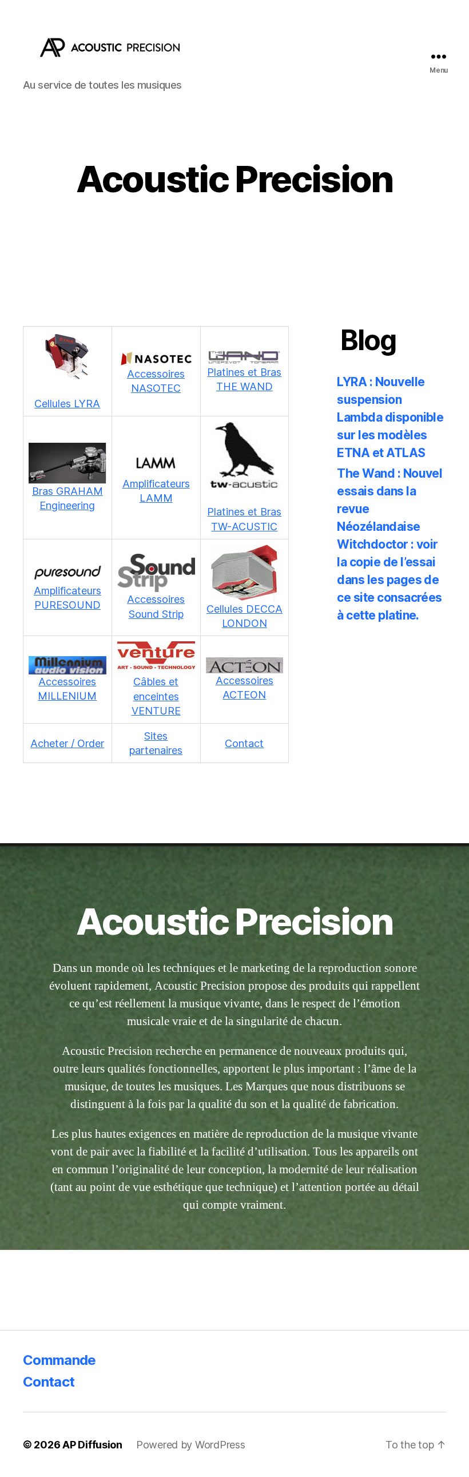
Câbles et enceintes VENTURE (156, 696)
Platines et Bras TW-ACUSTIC (244, 519)
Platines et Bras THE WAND (244, 379)
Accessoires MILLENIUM (67, 689)
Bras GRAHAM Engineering (67, 498)
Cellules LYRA (67, 404)
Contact (244, 743)
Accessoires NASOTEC (156, 381)
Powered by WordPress (190, 1445)
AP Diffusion (92, 1445)
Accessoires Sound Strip (156, 606)
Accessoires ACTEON (244, 687)
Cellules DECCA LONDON (244, 616)
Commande (59, 1360)
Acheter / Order (67, 743)
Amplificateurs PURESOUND (67, 598)
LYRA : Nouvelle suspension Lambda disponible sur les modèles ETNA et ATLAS (390, 417)
